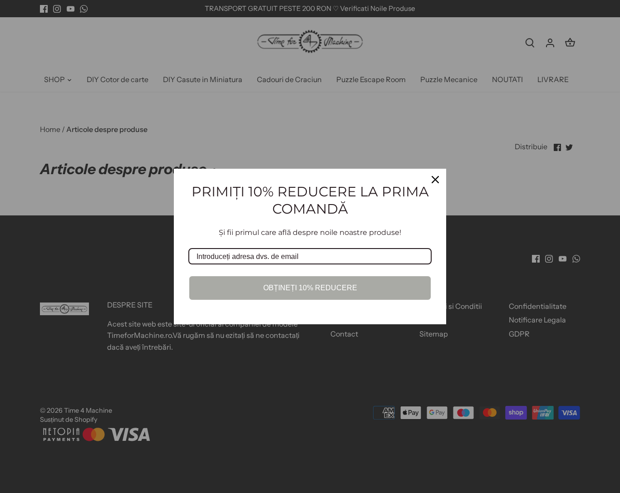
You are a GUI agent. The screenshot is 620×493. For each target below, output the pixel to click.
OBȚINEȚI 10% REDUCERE (310, 288)
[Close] (435, 179)
